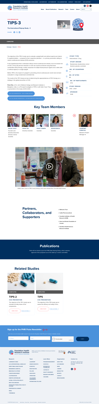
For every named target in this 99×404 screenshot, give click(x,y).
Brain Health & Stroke (14, 371)
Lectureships (52, 2)
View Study (15, 310)
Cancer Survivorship (14, 373)
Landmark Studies (13, 361)
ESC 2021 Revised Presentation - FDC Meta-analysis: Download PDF (26, 98)
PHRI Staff (78, 2)
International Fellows (35, 381)
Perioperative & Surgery (15, 388)
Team (66, 9)
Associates (32, 373)
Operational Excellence (31, 2)
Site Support (87, 2)
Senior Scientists (34, 364)
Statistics (45, 364)
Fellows (32, 371)
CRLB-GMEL (45, 376)
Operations (32, 375)
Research (60, 9)
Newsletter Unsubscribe (42, 402)
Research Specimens (48, 374)
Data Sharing (22, 402)
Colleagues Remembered (33, 378)
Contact (70, 2)
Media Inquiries (61, 378)
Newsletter (60, 371)
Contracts (46, 370)
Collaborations (62, 2)
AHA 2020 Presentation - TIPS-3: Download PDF (21, 93)
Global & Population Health (16, 380)
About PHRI (60, 361)
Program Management (49, 361)
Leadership (32, 361)
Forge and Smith (88, 402)
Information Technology (46, 367)
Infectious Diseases (14, 382)
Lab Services (43, 2)
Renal (10, 390)
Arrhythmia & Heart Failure (16, 366)
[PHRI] (17, 9)
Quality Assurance (48, 372)
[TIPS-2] (21, 282)
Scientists (32, 366)
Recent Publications (51, 9)
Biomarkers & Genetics (14, 368)
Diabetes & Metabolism (14, 378)
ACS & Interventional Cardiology (17, 364)
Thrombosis (12, 393)
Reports (59, 373)
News (42, 9)
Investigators (33, 368)
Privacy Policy (27, 402)
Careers (72, 9)
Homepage (9, 47)
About (78, 9)
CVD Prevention (13, 375)
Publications (25, 310)
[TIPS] (49, 282)
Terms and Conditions (33, 402)
